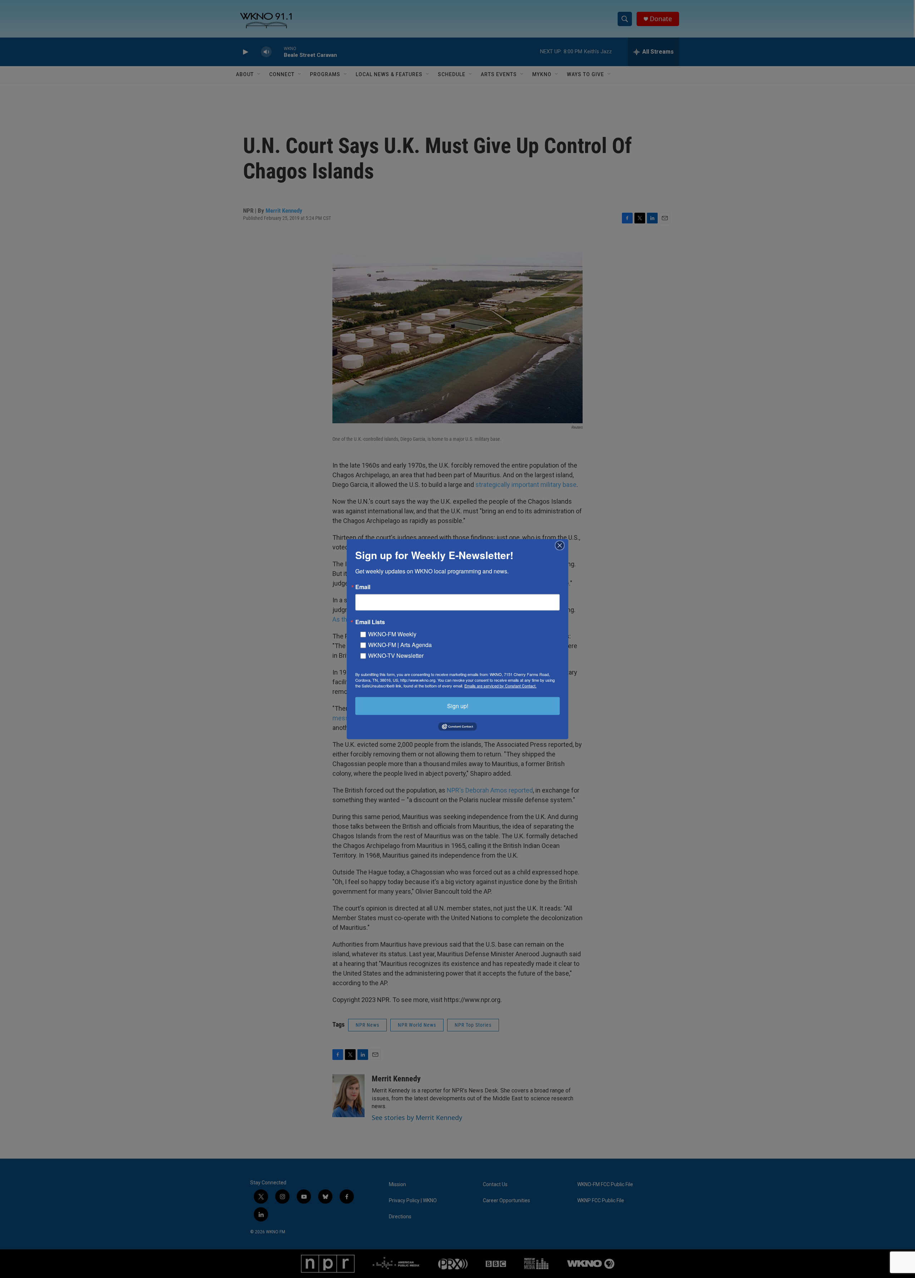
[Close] (562, 545)
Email (362, 586)
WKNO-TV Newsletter (396, 655)
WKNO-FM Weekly (392, 634)
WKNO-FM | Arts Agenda (400, 644)
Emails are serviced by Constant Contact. (500, 685)
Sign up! (457, 705)
